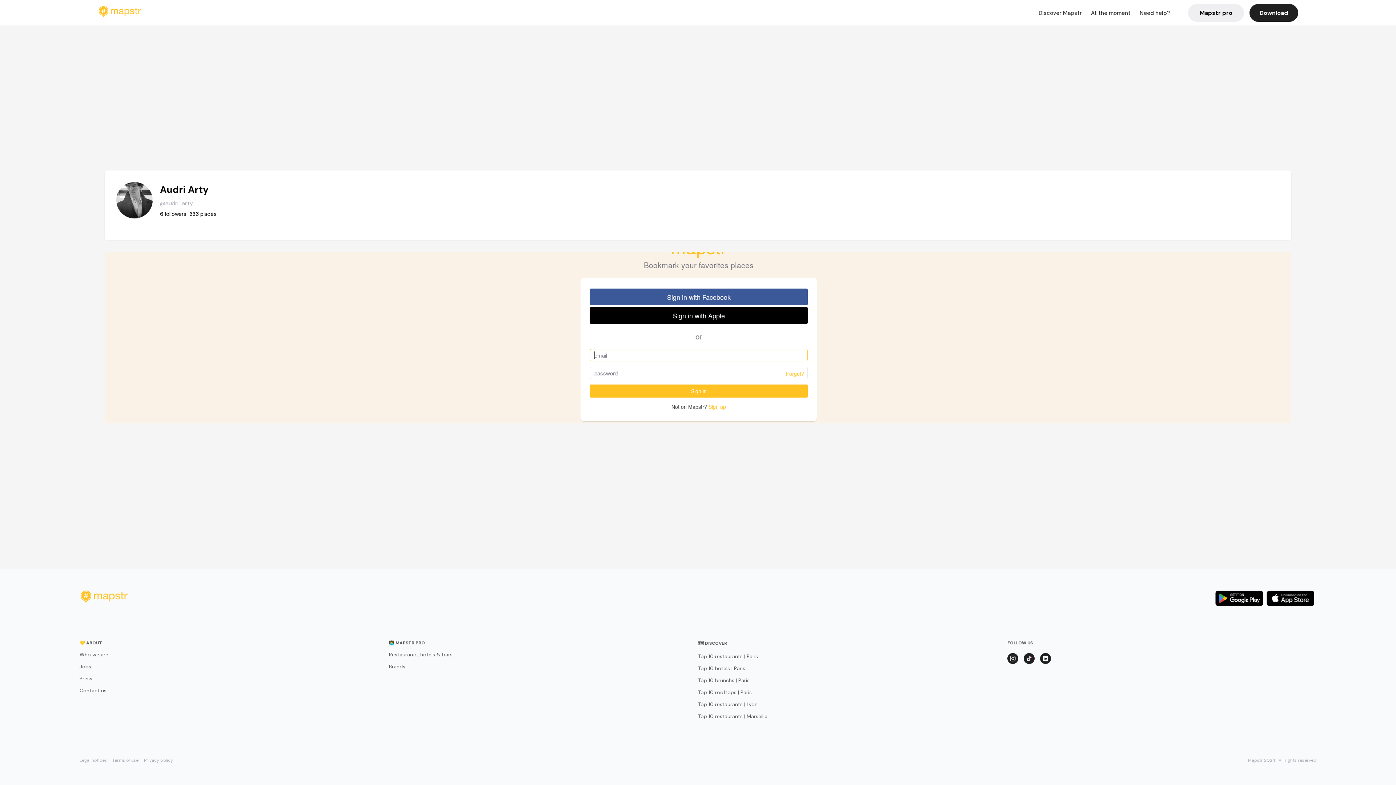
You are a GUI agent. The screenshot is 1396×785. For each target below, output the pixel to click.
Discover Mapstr (1060, 13)
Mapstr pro (1216, 13)
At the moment (1111, 13)
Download (1274, 13)
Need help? (1155, 13)
